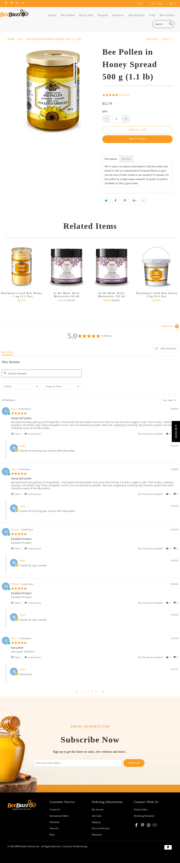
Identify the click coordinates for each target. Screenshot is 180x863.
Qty (104, 111)
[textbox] (177, 401)
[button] (17, 433)
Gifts (152, 15)
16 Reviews (123, 95)
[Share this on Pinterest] (125, 201)
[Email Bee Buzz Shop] (22, 3)
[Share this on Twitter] (106, 201)
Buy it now (137, 138)
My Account (98, 809)
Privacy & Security (101, 828)
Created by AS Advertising (74, 846)
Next (166, 39)
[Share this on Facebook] (115, 201)
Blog (52, 834)
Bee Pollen (68, 15)
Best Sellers (167, 15)
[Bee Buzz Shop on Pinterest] (11, 3)
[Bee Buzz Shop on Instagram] (16, 3)
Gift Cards (96, 815)
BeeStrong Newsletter (144, 815)
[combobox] (21, 386)
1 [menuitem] (84, 691)
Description (111, 159)
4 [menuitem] (96, 691)
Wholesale (55, 822)
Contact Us (55, 809)
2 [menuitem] (88, 691)
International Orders (59, 815)
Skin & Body (136, 15)
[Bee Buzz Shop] (14, 13)
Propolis (103, 15)
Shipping (96, 822)
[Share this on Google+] (134, 201)
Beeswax (118, 15)
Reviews (126, 159)
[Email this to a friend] (143, 201)
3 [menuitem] (92, 691)
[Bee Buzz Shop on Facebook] (5, 3)
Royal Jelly (86, 15)
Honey (52, 15)
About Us (54, 828)
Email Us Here (141, 809)
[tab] (165, 348)
